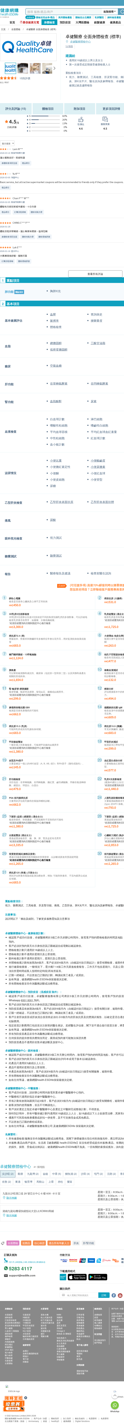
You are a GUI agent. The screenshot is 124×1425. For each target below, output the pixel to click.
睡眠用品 (80, 1330)
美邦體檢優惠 (65, 17)
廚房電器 (80, 1320)
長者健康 (80, 1325)
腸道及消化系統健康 (65, 1340)
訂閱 (104, 1295)
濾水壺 (43, 1325)
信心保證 (39, 1243)
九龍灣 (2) (33, 1174)
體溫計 (26, 1356)
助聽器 (26, 1361)
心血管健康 (61, 1348)
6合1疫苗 (27, 1330)
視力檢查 (9, 1352)
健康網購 (67, 1421)
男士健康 (9, 1328)
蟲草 (59, 1322)
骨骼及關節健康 (63, 1351)
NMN (59, 1314)
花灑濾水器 (45, 1330)
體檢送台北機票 (83, 17)
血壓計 (26, 1350)
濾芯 (43, 1333)
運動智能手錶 (82, 1370)
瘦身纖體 (60, 1346)
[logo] (9, 17)
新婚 (22, 1421)
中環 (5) (56, 1174)
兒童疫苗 (27, 1314)
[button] (54, 68)
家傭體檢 (9, 1347)
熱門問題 (98, 1342)
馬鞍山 (40, 1181)
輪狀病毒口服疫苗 (30, 1336)
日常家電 (80, 1314)
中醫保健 (9, 1358)
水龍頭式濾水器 (47, 1322)
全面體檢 (13, 1243)
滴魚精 (59, 1328)
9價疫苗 (26, 1317)
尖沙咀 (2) (8, 1174)
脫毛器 (79, 1358)
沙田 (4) (85, 1174)
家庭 (45, 1421)
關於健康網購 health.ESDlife (17, 1418)
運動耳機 (80, 1373)
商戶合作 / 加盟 (40, 1418)
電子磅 (26, 1358)
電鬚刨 (79, 1353)
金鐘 (45, 1174)
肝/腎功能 (88, 1243)
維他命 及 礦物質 (64, 1333)
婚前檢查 (9, 1333)
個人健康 (98, 1322)
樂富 (69, 1181)
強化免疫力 (61, 1337)
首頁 (12, 22)
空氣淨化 (80, 1317)
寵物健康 (80, 1322)
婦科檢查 (9, 1317)
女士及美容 (61, 1343)
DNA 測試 (9, 1349)
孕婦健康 (60, 1359)
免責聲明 (104, 1418)
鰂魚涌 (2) (71, 1174)
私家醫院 (99, 17)
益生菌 (59, 1320)
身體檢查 (98, 1314)
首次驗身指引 (100, 1340)
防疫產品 (80, 1328)
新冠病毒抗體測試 (12, 1322)
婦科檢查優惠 (114, 17)
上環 (51, 1181)
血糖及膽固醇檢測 (30, 1353)
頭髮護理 (60, 1356)
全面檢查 (9, 1314)
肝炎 (76, 1243)
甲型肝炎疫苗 (28, 1325)
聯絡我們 (55, 1418)
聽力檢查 (9, 1355)
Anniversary (33, 1421)
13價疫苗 (27, 1322)
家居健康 (98, 1320)
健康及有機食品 (83, 1336)
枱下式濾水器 (46, 1320)
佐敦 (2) (6, 1181)
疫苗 (96, 1317)
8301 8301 (27, 1000)
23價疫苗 (27, 1320)
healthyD (55, 1421)
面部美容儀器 (82, 1350)
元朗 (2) (111, 1174)
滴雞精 (59, 1317)
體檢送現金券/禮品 (45, 17)
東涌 (17, 1181)
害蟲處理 (80, 1333)
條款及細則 (80, 1418)
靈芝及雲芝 (61, 1325)
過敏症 (8, 1339)
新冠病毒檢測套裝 (12, 1325)
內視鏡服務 (10, 1341)
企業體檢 (9, 1363)
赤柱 (60, 1181)
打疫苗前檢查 (10, 1320)
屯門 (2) (98, 1174)
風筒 (78, 1356)
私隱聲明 (93, 1418)
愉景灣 (28, 1181)
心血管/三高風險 (12, 1330)
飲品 (78, 1339)
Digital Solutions (82, 1421)
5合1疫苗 (27, 1328)
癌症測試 (9, 1344)
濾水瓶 (43, 1328)
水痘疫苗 (27, 1333)
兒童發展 (9, 1360)
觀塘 (20, 1174)
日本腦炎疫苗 (28, 1339)
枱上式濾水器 (46, 1317)
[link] (13, 1390)
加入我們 (67, 1418)
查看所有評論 (95, 274)
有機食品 (98, 1325)
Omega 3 (61, 1330)
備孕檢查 (9, 1336)
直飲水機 (44, 1314)
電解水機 (44, 1336)
